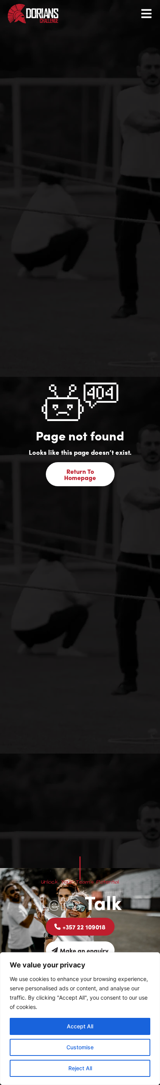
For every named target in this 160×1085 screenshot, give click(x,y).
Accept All (80, 1026)
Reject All (80, 1068)
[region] (80, 1018)
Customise (80, 1047)
